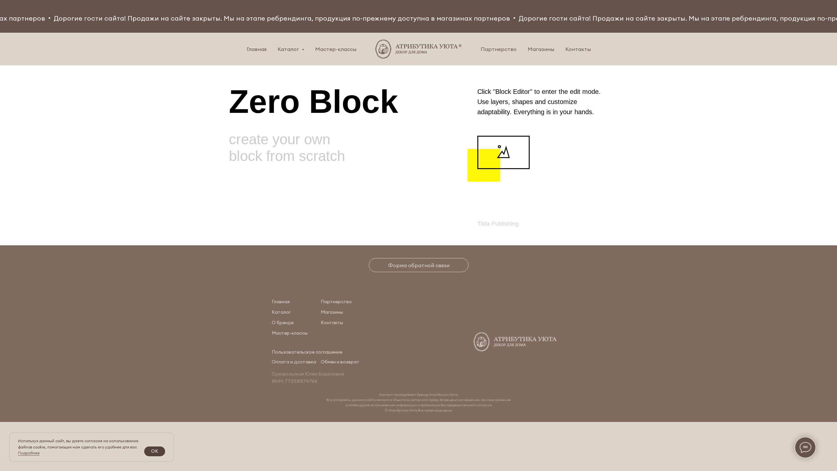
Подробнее (29, 452)
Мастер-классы (335, 49)
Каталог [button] (289, 49)
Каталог (281, 312)
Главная (256, 49)
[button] (419, 265)
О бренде (283, 322)
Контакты (578, 49)
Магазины (541, 49)
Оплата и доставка (294, 362)
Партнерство (499, 49)
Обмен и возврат (340, 362)
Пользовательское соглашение (307, 352)
